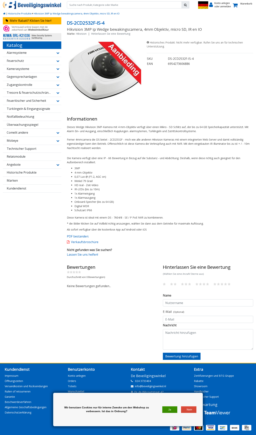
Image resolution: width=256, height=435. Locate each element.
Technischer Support (206, 396)
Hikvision (81, 33)
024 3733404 (142, 381)
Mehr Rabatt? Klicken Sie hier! (29, 21)
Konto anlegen (77, 375)
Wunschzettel (76, 391)
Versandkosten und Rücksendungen (26, 386)
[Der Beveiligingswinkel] (32, 5)
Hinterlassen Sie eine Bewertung (110, 33)
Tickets (72, 386)
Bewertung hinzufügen (181, 356)
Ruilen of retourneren (18, 391)
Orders (72, 381)
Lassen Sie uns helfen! (82, 254)
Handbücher (201, 391)
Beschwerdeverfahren (18, 402)
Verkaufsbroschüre (84, 242)
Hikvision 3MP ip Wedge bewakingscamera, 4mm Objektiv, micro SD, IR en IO (77, 13)
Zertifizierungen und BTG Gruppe (214, 375)
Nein (189, 409)
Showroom (200, 386)
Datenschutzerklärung (18, 412)
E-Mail (173, 312)
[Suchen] (185, 5)
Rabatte (199, 381)
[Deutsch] (203, 5)
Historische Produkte (20, 13)
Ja (169, 409)
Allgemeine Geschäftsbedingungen (25, 407)
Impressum (11, 375)
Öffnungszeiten (14, 381)
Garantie (10, 396)
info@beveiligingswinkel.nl (150, 386)
